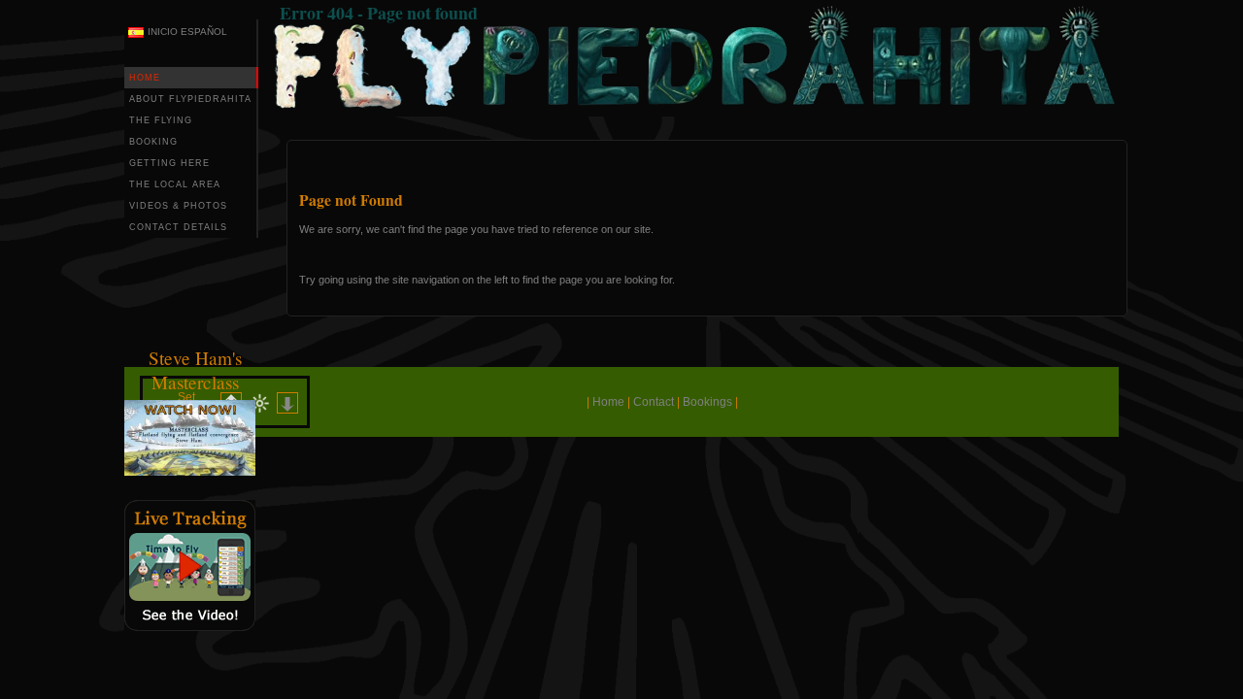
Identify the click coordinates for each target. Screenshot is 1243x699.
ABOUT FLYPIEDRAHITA (190, 99)
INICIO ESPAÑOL (187, 31)
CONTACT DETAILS (178, 227)
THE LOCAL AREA (174, 184)
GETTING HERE (169, 163)
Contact (653, 402)
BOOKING (153, 142)
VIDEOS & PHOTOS (178, 206)
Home (608, 402)
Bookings (707, 402)
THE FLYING (160, 120)
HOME (144, 78)
